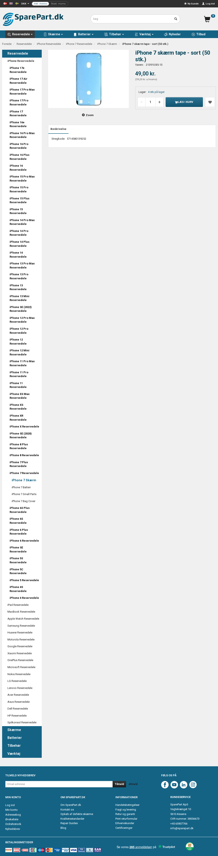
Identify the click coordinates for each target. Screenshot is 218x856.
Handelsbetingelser (127, 804)
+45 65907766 (178, 823)
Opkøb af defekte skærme (76, 814)
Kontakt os (67, 809)
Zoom (90, 115)
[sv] (17, 3)
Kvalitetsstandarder (72, 818)
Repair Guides (69, 823)
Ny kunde (193, 3)
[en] (11, 3)
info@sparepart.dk (182, 828)
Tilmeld (119, 784)
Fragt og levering (125, 809)
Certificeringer (123, 827)
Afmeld (133, 784)
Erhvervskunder (124, 823)
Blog (63, 827)
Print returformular (126, 818)
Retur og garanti (125, 814)
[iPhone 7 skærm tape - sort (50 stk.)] (88, 79)
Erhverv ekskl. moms (49, 3)
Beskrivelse (58, 129)
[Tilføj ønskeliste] (210, 102)
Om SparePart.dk (70, 804)
